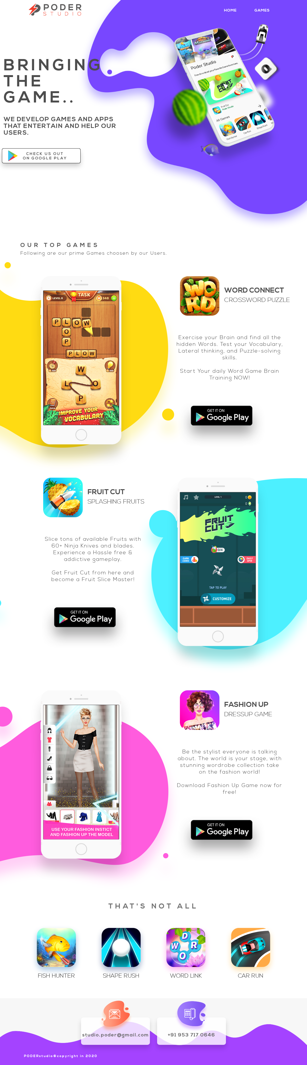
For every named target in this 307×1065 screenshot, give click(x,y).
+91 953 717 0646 (191, 1035)
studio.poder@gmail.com (115, 1035)
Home (230, 10)
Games (262, 10)
